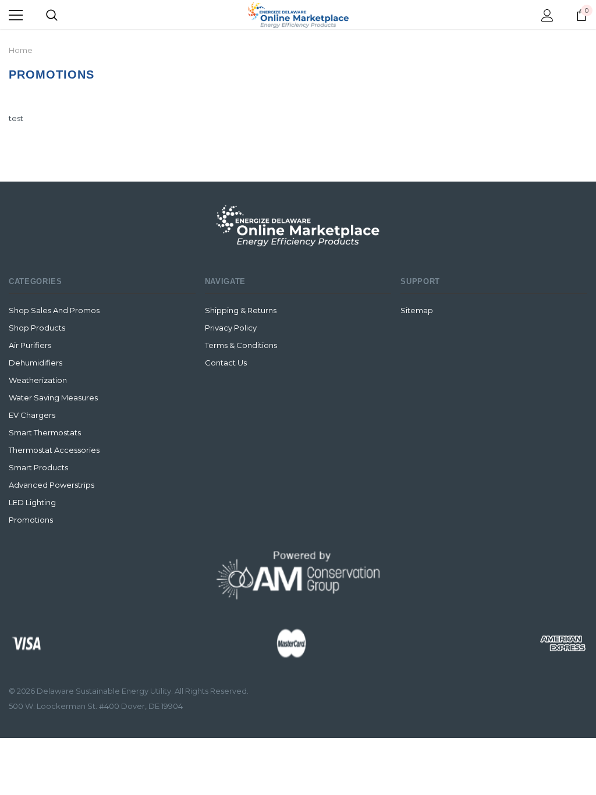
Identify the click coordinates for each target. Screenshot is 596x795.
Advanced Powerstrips (51, 484)
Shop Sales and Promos (54, 310)
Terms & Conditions (241, 345)
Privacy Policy (231, 327)
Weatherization (38, 380)
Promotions (31, 519)
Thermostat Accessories (54, 450)
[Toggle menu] (16, 15)
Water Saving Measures (53, 397)
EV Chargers (32, 415)
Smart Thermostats (45, 432)
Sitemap (416, 310)
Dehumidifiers (35, 362)
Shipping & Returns (240, 310)
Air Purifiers (30, 345)
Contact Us (226, 362)
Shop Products (37, 327)
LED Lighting (32, 502)
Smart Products (38, 467)
